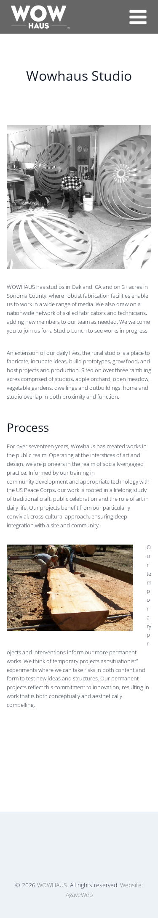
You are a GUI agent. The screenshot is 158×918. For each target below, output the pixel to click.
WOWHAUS (52, 885)
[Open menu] (137, 17)
